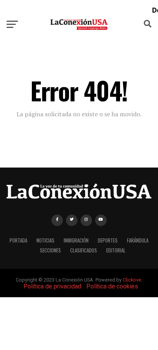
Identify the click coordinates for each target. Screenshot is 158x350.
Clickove (132, 280)
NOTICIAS (45, 240)
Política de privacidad (52, 286)
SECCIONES (50, 250)
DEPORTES (108, 240)
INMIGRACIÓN (76, 240)
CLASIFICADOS (83, 250)
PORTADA (18, 240)
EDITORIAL (115, 250)
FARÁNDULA (137, 240)
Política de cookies (112, 286)
